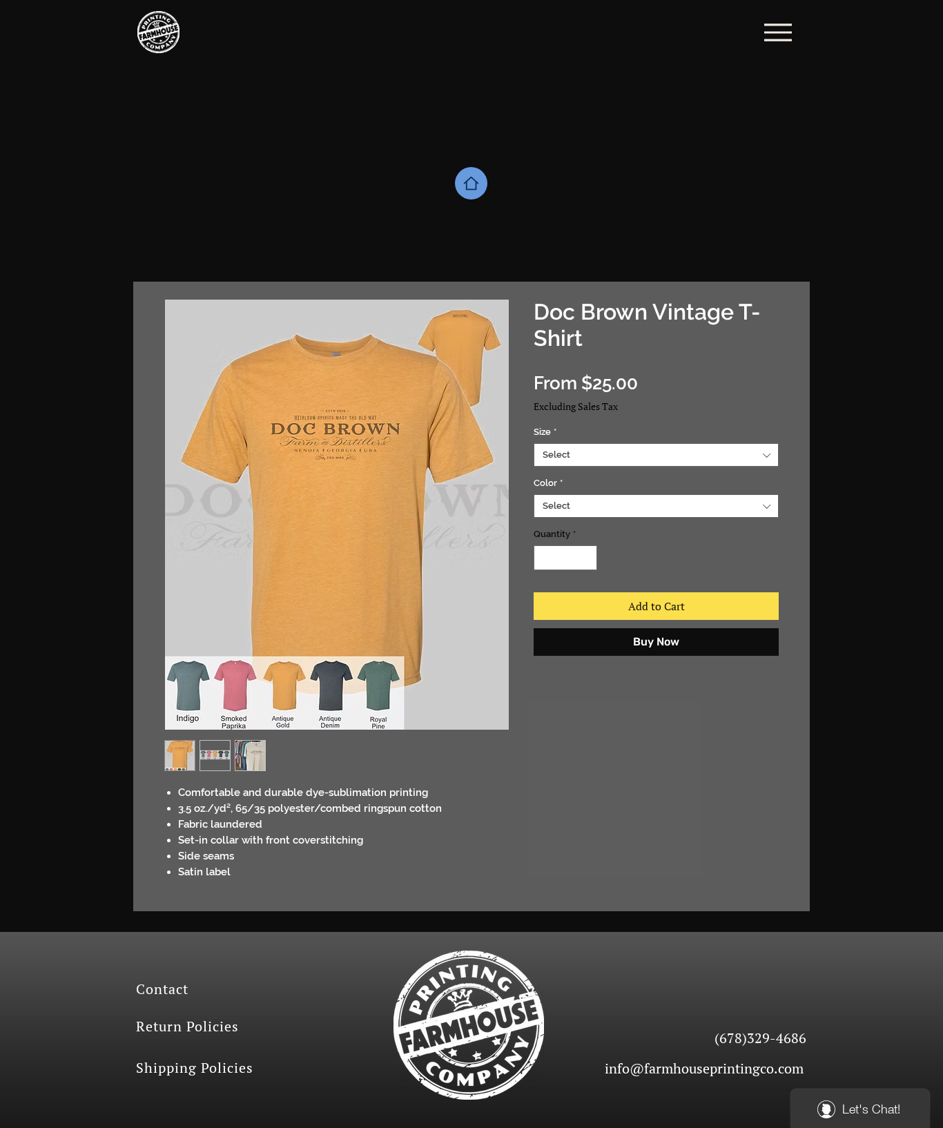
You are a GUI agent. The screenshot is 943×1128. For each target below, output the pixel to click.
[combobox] (656, 455)
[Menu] (778, 32)
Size (545, 432)
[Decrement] (544, 558)
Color (548, 483)
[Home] (471, 183)
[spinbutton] (565, 558)
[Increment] (587, 558)
